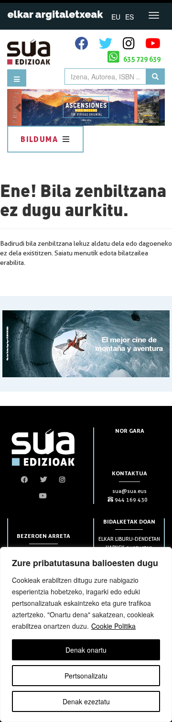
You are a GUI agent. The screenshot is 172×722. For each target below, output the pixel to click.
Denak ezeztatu (86, 701)
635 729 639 (141, 59)
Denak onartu (86, 650)
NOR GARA (129, 430)
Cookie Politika (113, 626)
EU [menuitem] (115, 17)
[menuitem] (116, 16)
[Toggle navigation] (153, 15)
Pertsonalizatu (86, 675)
